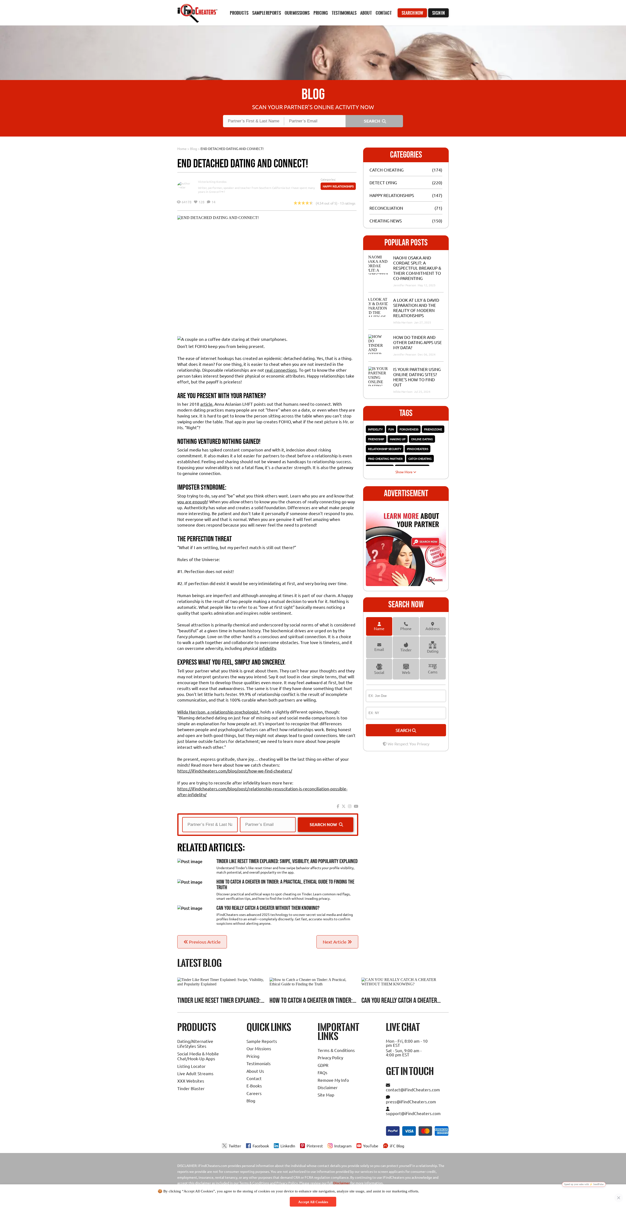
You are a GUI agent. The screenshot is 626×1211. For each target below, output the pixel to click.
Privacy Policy (330, 1057)
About (366, 13)
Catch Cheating (386, 169)
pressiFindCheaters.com (411, 1101)
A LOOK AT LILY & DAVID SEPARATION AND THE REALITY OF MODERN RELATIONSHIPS (416, 307)
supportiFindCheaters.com (413, 1113)
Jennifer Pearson (405, 285)
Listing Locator (191, 1066)
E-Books (254, 1085)
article (206, 403)
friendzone (433, 429)
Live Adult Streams (195, 1073)
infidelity (267, 648)
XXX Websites (190, 1080)
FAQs (322, 1072)
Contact (384, 13)
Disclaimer (328, 1087)
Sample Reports (261, 1041)
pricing (320, 13)
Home (182, 148)
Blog (193, 148)
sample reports (266, 13)
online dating (422, 439)
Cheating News (385, 220)
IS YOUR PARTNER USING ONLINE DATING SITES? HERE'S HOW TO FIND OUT (417, 377)
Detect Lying (383, 182)
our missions (297, 13)
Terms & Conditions (336, 1050)
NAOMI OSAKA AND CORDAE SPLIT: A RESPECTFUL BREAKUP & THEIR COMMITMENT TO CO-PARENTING (417, 268)
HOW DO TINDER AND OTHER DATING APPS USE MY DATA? (417, 342)
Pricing (252, 1056)
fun (391, 429)
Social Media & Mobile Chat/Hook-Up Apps (198, 1056)
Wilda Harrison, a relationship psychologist (217, 711)
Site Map (326, 1094)
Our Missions (258, 1048)
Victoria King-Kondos (212, 182)
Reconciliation (386, 207)
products (239, 13)
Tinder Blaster (191, 1088)
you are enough (192, 501)
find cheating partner (385, 459)
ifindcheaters (417, 449)
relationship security (384, 449)
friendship (376, 439)
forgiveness (409, 429)
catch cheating (420, 459)
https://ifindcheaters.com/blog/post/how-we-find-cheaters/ (234, 770)
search (404, 730)
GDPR (323, 1065)
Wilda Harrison (403, 322)
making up (397, 439)
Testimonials (344, 13)
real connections (281, 369)
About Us (255, 1070)
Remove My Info (333, 1080)
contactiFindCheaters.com (413, 1089)
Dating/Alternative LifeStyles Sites (195, 1043)
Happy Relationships (338, 186)
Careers (254, 1093)
